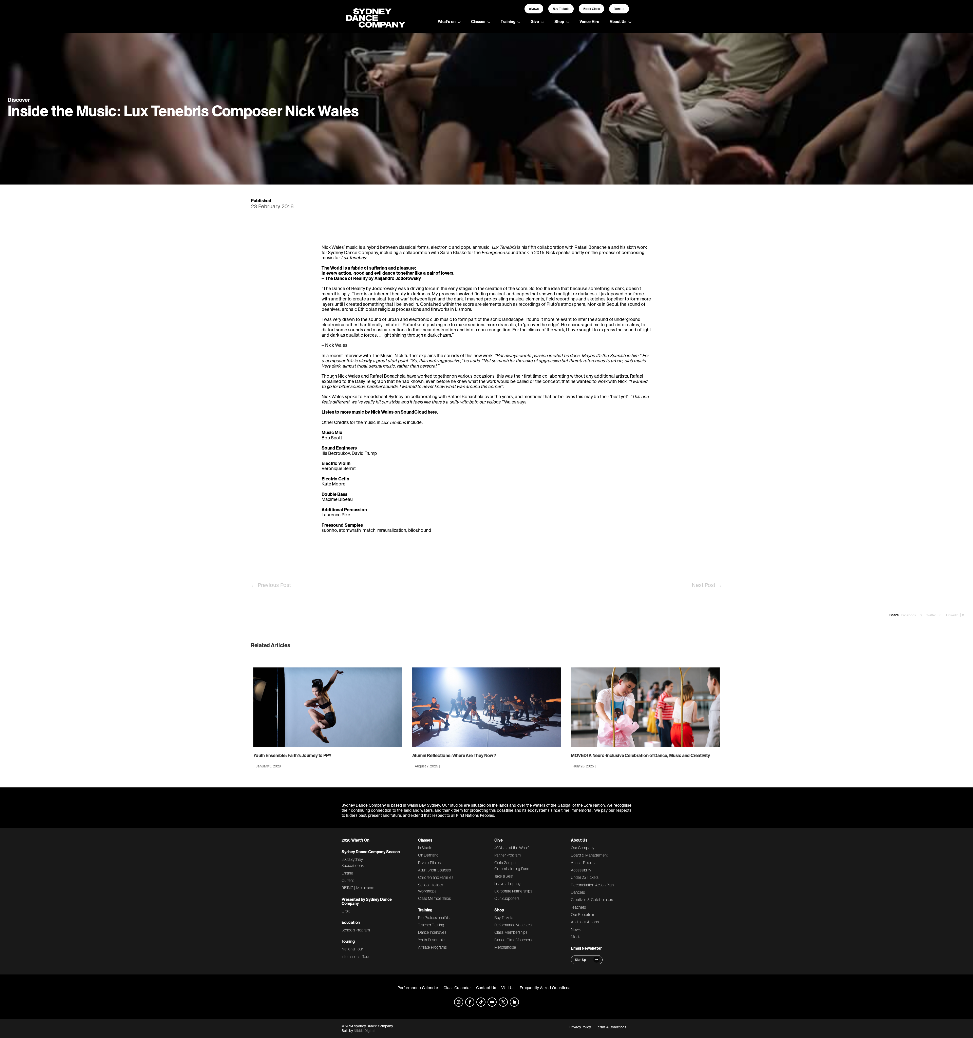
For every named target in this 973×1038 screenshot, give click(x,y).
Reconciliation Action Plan (592, 884)
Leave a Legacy (507, 883)
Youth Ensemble (431, 939)
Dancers (578, 892)
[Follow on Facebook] (469, 1002)
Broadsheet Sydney (383, 396)
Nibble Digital (364, 1030)
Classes (478, 21)
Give (535, 21)
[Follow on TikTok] (480, 1002)
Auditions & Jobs (584, 921)
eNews (534, 9)
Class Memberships (434, 898)
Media (576, 936)
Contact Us (486, 987)
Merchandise (505, 947)
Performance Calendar (418, 987)
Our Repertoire (583, 914)
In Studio (425, 847)
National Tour (352, 948)
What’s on (447, 21)
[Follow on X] (503, 1002)
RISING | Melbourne (358, 887)
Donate (619, 9)
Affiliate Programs (432, 947)
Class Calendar (457, 987)
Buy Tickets (561, 9)
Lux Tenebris (504, 247)
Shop (559, 21)
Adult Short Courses (434, 869)
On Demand (428, 855)
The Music (382, 355)
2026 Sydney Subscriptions (353, 862)
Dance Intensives (432, 932)
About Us (618, 21)
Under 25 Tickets (584, 877)
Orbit (346, 910)
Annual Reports (583, 862)
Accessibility (581, 869)
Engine (347, 873)
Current (347, 880)
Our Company (582, 847)
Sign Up (580, 960)
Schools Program (356, 929)
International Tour (355, 956)
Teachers (578, 907)
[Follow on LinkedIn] (514, 1002)
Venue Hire (589, 21)
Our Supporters (506, 898)
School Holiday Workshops (430, 887)
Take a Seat (503, 876)
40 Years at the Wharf (511, 847)
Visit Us (508, 987)
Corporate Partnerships (513, 890)
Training (508, 21)
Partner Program (507, 855)
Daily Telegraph (370, 381)
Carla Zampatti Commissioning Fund (511, 865)
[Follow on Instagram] (458, 1002)
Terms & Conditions (611, 1027)
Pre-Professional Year (435, 917)
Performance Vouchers (512, 924)
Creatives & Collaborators (592, 899)
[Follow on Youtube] (492, 1002)
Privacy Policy (580, 1027)
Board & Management (589, 855)
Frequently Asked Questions (545, 987)
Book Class (591, 9)
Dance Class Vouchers (513, 939)
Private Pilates (429, 862)
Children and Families (435, 877)
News (576, 929)
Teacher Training (431, 924)
